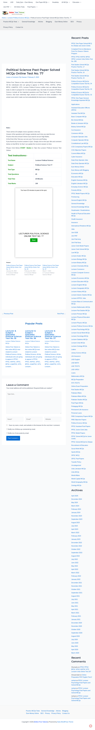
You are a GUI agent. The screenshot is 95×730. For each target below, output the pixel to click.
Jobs (72, 229)
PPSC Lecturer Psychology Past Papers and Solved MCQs (80, 683)
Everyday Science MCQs (79, 187)
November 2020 (76, 626)
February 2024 (76, 509)
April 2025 (74, 496)
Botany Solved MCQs (78, 126)
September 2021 (76, 593)
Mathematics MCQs (77, 376)
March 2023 (75, 532)
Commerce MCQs (77, 133)
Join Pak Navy (76, 242)
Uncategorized (76, 465)
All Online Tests (19, 7)
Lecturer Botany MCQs (78, 262)
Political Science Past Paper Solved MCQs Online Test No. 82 (32, 267)
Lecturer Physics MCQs (79, 323)
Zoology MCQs (76, 485)
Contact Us (19, 27)
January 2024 (75, 512)
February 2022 (76, 576)
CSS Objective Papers (78, 150)
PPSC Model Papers (78, 433)
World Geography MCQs (79, 482)
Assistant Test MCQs (78, 113)
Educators (76, 2)
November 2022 (76, 546)
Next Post (61, 313)
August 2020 (75, 636)
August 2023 (75, 522)
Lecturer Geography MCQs (80, 288)
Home (5, 2)
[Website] (52, 419)
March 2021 (75, 613)
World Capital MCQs (78, 479)
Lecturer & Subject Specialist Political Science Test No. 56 (33, 334)
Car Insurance (76, 130)
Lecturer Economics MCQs (80, 278)
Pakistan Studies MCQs (79, 399)
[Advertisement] (34, 50)
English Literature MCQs (79, 183)
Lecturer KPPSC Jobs (78, 298)
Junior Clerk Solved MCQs (80, 249)
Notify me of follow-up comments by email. (22, 429)
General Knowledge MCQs (80, 207)
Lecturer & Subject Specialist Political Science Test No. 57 (53, 334)
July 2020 (74, 639)
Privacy (79, 21)
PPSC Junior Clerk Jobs (79, 429)
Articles (40, 21)
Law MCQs (75, 252)
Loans (73, 373)
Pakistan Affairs (76, 393)
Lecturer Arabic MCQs (78, 256)
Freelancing (75, 197)
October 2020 (75, 629)
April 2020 (74, 649)
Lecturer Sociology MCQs (79, 336)
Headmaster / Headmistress (80, 210)
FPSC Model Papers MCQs (80, 193)
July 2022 (74, 559)
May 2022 (74, 566)
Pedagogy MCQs (77, 406)
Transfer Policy (76, 462)
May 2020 (74, 646)
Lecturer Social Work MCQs (80, 333)
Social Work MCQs (77, 448)
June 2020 (74, 643)
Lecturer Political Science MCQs (82, 326)
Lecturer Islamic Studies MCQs (81, 295)
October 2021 (75, 589)
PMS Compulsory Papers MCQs (82, 416)
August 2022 (75, 556)
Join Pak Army (76, 239)
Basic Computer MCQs (78, 116)
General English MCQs (79, 200)
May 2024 (74, 502)
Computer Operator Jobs (79, 136)
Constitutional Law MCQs (79, 143)
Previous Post (7, 313)
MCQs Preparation (77, 379)
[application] (48, 2)
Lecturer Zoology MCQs (79, 346)
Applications (75, 104)
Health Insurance (77, 219)
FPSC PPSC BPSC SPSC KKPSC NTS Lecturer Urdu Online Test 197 (81, 669)
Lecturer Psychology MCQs (80, 329)
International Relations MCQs (81, 226)
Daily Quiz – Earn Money (24, 2)
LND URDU (75, 369)
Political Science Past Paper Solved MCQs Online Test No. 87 (51, 267)
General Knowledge (28, 21)
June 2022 (74, 562)
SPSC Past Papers (77, 458)
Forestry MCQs (76, 190)
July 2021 (74, 599)
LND (11, 2)
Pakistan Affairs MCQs (78, 396)
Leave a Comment (12, 77)
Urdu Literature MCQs (78, 468)
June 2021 (74, 603)
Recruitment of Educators (79, 445)
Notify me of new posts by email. (18, 433)
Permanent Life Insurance (79, 409)
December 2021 (76, 582)
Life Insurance (76, 356)
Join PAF (6, 7)
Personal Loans (76, 413)
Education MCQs (77, 177)
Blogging (49, 21)
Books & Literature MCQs (79, 123)
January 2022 (75, 579)
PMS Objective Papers (78, 419)
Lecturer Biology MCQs (79, 259)
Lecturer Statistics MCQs (79, 339)
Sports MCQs (75, 452)
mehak (73, 680)
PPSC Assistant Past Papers (80, 426)
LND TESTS (75, 366)
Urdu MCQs (75, 472)
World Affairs (75, 475)
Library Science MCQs (78, 353)
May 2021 (74, 606)
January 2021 (75, 619)
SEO (72, 21)
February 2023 (76, 536)
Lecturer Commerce (77, 269)
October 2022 (75, 549)
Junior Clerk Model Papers (80, 246)
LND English (75, 359)
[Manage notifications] (90, 725)
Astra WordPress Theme (65, 722)
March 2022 (75, 572)
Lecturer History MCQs (78, 291)
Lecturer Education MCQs (79, 281)
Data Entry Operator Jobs (79, 160)
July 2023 (74, 526)
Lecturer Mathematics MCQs (80, 307)
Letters (73, 349)
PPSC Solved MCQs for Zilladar (81, 442)
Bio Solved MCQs (77, 120)
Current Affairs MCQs (78, 153)
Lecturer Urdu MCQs (78, 343)
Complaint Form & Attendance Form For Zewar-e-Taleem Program (81, 51)
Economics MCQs (77, 173)
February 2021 (76, 616)
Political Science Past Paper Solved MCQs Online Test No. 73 (14, 267)
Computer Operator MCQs (80, 140)
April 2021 (74, 609)
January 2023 (75, 539)
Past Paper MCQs (77, 403)
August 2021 (75, 596)
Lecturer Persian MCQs (79, 314)
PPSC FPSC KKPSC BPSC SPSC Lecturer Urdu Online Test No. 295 (82, 59)
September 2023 (76, 519)
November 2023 (76, 516)
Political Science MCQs (79, 423)
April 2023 (74, 529)
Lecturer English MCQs (79, 285)
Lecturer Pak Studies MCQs (80, 310)
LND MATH (75, 363)
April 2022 (74, 569)
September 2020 (76, 633)
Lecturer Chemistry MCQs (79, 266)
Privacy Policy (8, 27)
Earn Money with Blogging (80, 170)
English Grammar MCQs (79, 180)
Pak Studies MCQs (77, 389)
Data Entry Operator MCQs (80, 163)
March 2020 (75, 653)
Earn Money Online (61, 21)
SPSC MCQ (75, 455)
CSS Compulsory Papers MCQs (81, 147)
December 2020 (76, 623)
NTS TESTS (75, 383)
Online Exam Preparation (79, 386)
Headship (55, 2)
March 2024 (75, 506)
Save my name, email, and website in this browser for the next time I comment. (34, 425)
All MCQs (65, 2)
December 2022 (76, 542)
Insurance (74, 222)
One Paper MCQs (41, 2)
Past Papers (31, 7)
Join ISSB (74, 232)
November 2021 (76, 586)
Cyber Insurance (76, 157)
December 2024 (76, 499)
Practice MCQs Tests (10, 21)
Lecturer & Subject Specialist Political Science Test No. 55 (14, 334)
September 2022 (76, 552)
